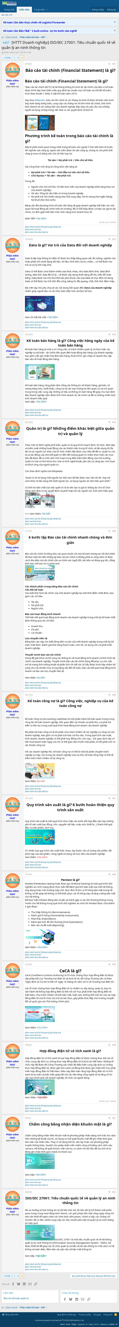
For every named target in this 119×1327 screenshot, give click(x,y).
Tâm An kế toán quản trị (16, 1298)
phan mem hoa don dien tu (36, 232)
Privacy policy (85, 1314)
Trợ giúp (97, 1314)
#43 (114, 334)
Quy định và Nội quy (66, 1314)
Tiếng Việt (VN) (11, 1314)
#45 (114, 531)
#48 (114, 874)
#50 (114, 1045)
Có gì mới (39, 9)
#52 (114, 1192)
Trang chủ (9, 9)
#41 (114, 63)
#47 (114, 798)
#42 (114, 239)
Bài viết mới (7, 14)
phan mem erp (31, 226)
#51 (114, 1118)
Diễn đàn (24, 9)
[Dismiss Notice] (114, 22)
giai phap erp (55, 226)
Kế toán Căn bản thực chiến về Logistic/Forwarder (34, 22)
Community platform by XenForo (59, 1320)
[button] (47, 9)
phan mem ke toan (33, 229)
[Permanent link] (109, 81)
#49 (114, 964)
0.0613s (96, 1324)
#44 (114, 422)
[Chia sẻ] (109, 64)
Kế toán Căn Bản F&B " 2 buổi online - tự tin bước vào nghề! (40, 31)
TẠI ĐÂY (41, 218)
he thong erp (43, 226)
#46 (114, 695)
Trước (8, 57)
